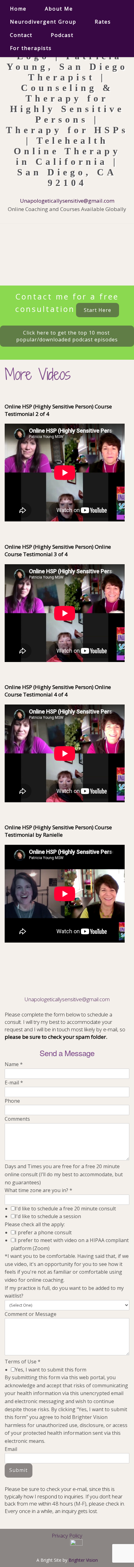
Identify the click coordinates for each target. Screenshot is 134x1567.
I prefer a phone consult (43, 1232)
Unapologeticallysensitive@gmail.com (67, 200)
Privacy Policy (67, 1535)
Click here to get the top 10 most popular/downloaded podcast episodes (67, 336)
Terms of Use (23, 1361)
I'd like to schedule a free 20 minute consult (65, 1208)
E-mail (14, 1082)
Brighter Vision (83, 1560)
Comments (17, 1118)
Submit (18, 1470)
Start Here (97, 310)
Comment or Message (30, 1314)
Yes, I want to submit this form (50, 1369)
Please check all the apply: (35, 1224)
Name (14, 1064)
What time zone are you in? (38, 1190)
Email (11, 1449)
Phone (12, 1100)
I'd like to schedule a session (48, 1216)
